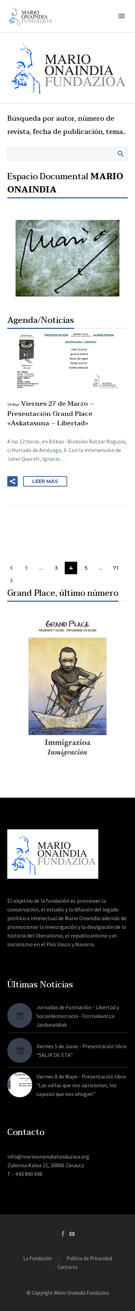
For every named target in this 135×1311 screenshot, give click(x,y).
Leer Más (45, 481)
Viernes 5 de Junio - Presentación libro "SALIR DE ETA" (81, 1050)
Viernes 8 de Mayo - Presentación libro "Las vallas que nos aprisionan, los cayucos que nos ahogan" (81, 1085)
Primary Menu (121, 16)
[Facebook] (63, 1234)
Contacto (67, 1267)
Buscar (120, 153)
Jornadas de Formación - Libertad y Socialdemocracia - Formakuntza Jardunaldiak (77, 1016)
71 (115, 568)
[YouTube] (72, 1234)
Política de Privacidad (89, 1258)
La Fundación (37, 1258)
